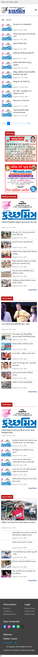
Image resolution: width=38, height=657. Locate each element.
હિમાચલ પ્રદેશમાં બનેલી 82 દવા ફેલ (22, 344)
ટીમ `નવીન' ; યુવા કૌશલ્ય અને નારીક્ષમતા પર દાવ (22, 92)
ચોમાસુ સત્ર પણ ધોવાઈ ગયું (21, 82)
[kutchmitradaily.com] (10, 643)
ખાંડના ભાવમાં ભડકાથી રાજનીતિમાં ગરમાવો (22, 374)
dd (1, 656)
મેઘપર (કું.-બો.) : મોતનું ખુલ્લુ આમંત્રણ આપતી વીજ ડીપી (23, 233)
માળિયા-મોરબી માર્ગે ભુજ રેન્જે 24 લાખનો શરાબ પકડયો (24, 480)
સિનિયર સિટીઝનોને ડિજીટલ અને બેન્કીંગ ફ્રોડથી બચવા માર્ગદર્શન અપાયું (24, 262)
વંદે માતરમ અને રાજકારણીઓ (22, 25)
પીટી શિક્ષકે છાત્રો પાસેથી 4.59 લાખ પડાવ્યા (22, 451)
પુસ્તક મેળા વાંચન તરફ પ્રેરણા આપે (22, 242)
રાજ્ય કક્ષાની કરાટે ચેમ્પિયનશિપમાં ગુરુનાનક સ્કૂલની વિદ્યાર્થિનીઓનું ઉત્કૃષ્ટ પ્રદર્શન (23, 335)
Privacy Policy (30, 614)
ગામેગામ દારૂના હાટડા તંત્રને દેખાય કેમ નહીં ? (24, 35)
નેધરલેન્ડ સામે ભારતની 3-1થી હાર (22, 542)
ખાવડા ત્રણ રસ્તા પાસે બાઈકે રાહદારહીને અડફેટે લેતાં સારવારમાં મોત (24, 470)
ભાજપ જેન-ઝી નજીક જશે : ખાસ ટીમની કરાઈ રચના (24, 364)
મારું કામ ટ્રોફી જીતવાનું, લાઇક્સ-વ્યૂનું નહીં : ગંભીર (24, 553)
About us (6, 608)
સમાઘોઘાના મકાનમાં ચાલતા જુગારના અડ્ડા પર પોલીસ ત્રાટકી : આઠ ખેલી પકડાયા (24, 441)
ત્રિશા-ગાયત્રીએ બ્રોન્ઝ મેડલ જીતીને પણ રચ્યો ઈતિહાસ (23, 572)
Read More (32, 290)
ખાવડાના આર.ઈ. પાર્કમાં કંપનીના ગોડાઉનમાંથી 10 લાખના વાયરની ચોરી (23, 461)
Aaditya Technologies (28, 650)
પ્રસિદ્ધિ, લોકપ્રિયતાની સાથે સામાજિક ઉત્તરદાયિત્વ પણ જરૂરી (24, 73)
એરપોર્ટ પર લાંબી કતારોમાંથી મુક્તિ (22, 382)
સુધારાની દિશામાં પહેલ (20, 44)
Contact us (7, 611)
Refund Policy (30, 608)
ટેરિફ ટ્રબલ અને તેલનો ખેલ (21, 101)
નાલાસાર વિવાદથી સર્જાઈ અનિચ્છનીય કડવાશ (20, 111)
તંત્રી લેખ (8, 20)
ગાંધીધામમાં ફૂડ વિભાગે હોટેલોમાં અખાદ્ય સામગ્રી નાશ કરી (23, 281)
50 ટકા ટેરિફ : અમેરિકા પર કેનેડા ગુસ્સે (23, 353)
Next (28, 123)
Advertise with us (10, 614)
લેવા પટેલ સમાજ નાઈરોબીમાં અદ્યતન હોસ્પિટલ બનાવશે (23, 272)
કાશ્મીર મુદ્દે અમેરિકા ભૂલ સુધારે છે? (23, 53)
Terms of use (29, 611)
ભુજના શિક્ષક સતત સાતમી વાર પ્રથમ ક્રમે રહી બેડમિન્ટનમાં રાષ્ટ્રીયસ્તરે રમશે (24, 534)
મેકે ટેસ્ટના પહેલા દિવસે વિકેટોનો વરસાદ (24, 562)
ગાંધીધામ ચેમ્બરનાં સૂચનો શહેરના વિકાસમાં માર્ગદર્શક (24, 253)
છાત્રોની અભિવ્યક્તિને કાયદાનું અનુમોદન (22, 64)
